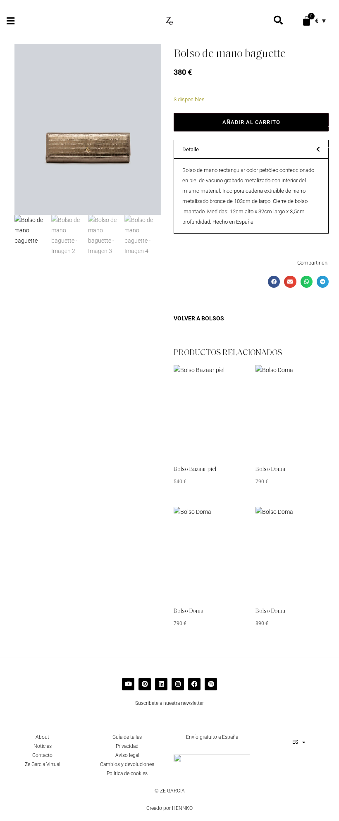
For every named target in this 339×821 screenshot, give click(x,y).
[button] (10, 21)
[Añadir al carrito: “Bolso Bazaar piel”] (228, 377)
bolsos (212, 318)
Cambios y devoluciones (127, 764)
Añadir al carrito (251, 122)
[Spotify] (211, 684)
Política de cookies (127, 773)
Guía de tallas (127, 737)
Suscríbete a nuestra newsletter (169, 703)
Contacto (42, 755)
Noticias (42, 746)
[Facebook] (194, 684)
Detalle (190, 149)
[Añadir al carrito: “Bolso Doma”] (310, 377)
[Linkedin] (161, 684)
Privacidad (127, 746)
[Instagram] (178, 684)
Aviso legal (127, 755)
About (42, 737)
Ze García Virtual (42, 764)
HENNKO (182, 808)
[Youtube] (128, 684)
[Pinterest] (144, 684)
